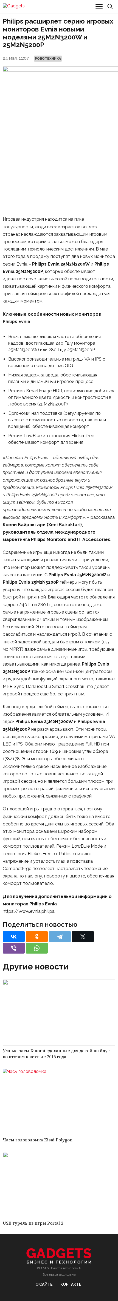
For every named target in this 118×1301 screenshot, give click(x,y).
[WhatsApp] (37, 948)
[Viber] (14, 948)
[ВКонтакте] (14, 936)
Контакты (71, 1284)
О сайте (44, 1284)
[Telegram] (60, 936)
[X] (83, 936)
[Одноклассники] (37, 936)
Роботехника (48, 59)
